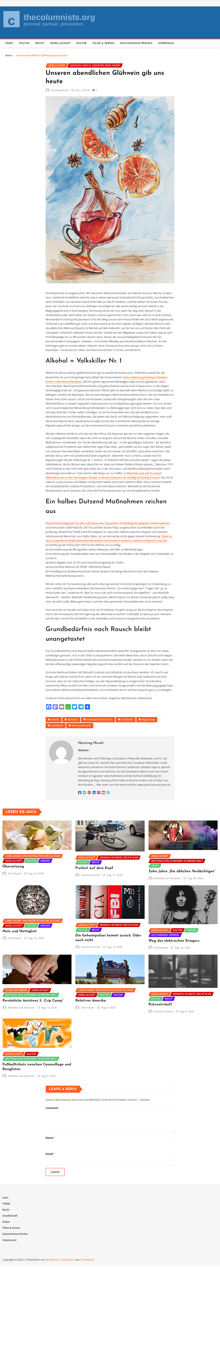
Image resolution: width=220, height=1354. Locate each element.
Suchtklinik (57, 725)
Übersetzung (13, 866)
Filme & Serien (103, 43)
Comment (52, 1108)
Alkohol (55, 719)
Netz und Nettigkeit (19, 931)
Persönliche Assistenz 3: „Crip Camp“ (32, 1001)
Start (9, 43)
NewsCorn (68, 1259)
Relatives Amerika (90, 1001)
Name (50, 1138)
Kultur (81, 43)
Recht (39, 43)
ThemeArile (87, 1259)
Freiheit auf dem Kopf (94, 868)
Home (8, 55)
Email (50, 1154)
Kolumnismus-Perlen (136, 43)
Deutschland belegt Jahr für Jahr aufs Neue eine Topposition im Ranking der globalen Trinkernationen (108, 523)
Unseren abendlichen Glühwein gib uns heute (42, 55)
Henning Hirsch (59, 90)
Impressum (166, 43)
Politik (24, 43)
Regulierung (148, 719)
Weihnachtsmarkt (81, 725)
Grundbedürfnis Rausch (99, 719)
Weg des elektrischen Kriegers (173, 941)
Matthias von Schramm (167, 878)
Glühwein (72, 719)
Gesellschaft (60, 43)
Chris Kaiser (14, 873)
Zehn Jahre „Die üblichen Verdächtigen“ (181, 871)
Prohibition (127, 719)
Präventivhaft (160, 1004)
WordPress (52, 1259)
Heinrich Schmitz (90, 875)
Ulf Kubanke (161, 947)
